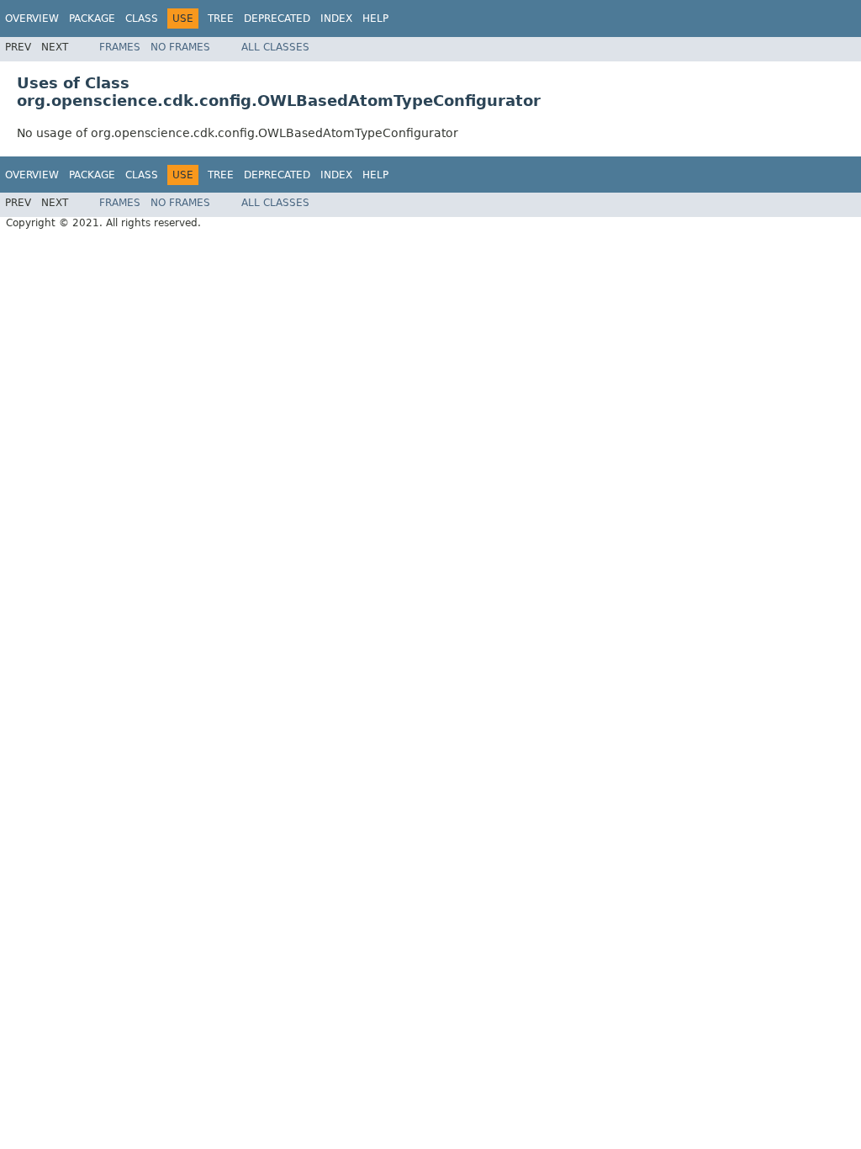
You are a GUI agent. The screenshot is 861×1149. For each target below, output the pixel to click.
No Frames (180, 47)
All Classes (275, 47)
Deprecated (277, 18)
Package (92, 18)
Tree (221, 18)
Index (336, 18)
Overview (32, 18)
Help (375, 18)
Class (141, 18)
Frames (119, 47)
